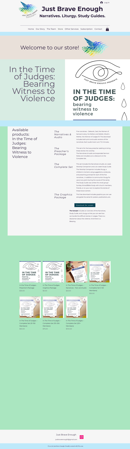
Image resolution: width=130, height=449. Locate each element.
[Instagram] (81, 437)
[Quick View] (30, 272)
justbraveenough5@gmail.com (66, 439)
